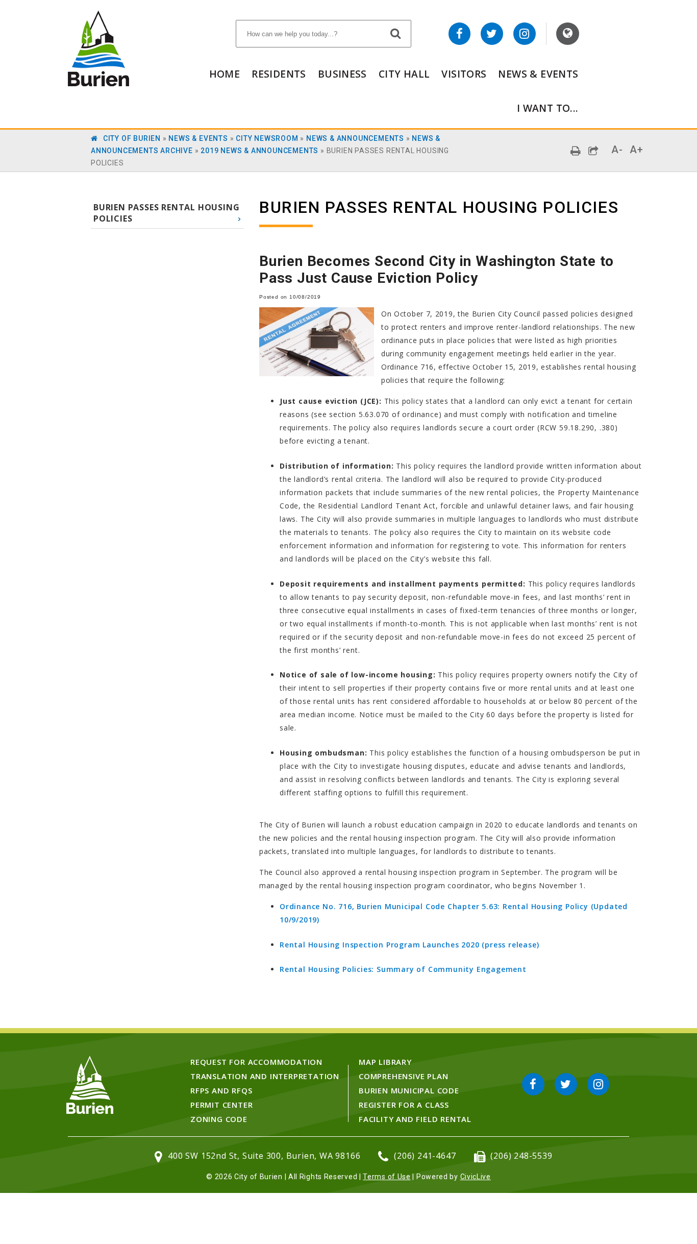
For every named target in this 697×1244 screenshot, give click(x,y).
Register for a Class (404, 1105)
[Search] (396, 33)
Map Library (385, 1062)
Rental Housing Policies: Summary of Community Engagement (403, 969)
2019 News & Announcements (259, 151)
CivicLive (475, 1177)
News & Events (538, 74)
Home (224, 74)
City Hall (404, 74)
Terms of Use (386, 1177)
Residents (279, 74)
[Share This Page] (593, 151)
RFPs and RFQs (221, 1090)
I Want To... (548, 108)
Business (342, 74)
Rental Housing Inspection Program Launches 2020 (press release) (409, 944)
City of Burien (132, 138)
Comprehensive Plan (403, 1076)
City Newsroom (267, 138)
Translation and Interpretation (264, 1076)
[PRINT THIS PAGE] (575, 150)
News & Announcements (355, 138)
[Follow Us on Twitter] (492, 33)
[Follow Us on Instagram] (524, 33)
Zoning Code (218, 1119)
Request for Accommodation (256, 1062)
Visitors (463, 74)
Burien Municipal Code (409, 1090)
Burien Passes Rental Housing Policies (166, 213)
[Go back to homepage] (98, 83)
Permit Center (221, 1105)
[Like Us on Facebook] (460, 33)
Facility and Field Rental (415, 1119)
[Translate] (567, 33)
